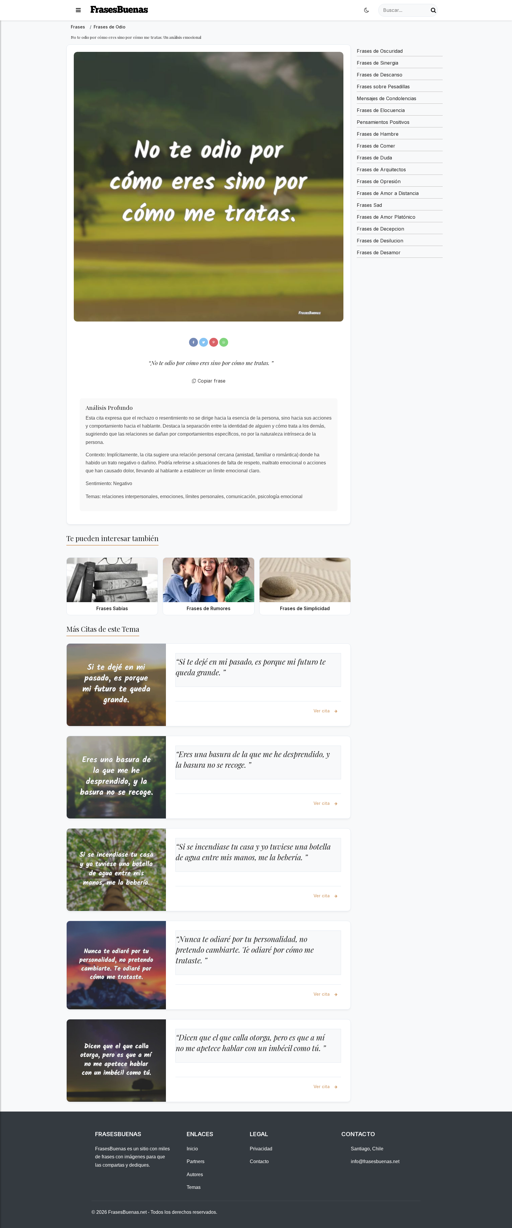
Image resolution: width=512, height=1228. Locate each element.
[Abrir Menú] (78, 10)
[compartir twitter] (203, 342)
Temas (194, 1187)
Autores (195, 1174)
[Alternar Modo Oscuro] (366, 10)
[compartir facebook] (193, 342)
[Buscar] (433, 10)
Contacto (259, 1161)
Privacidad (261, 1148)
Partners (195, 1161)
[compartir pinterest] (213, 342)
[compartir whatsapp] (223, 342)
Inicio (192, 1148)
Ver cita (322, 710)
